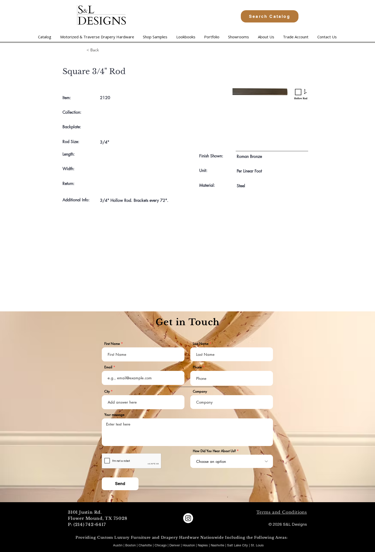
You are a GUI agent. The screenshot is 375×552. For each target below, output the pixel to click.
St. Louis (257, 545)
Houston (189, 545)
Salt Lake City (237, 545)
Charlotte (145, 545)
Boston (130, 545)
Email (108, 367)
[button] (97, 37)
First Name (112, 343)
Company (200, 391)
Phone (197, 367)
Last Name (200, 343)
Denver (175, 545)
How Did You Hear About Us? (214, 451)
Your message (114, 414)
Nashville (218, 545)
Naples (203, 545)
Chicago (161, 545)
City (107, 391)
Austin (117, 545)
